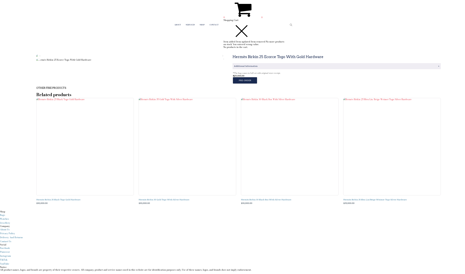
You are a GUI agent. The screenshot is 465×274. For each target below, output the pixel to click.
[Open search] (291, 25)
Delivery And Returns (11, 237)
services (190, 24)
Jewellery (5, 223)
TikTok (4, 259)
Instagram (5, 256)
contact (214, 24)
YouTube (4, 263)
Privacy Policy (7, 233)
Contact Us (5, 241)
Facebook (5, 248)
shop (202, 24)
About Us (5, 229)
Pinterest (5, 252)
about (177, 24)
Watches (4, 219)
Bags (2, 215)
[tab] (336, 66)
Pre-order (245, 80)
